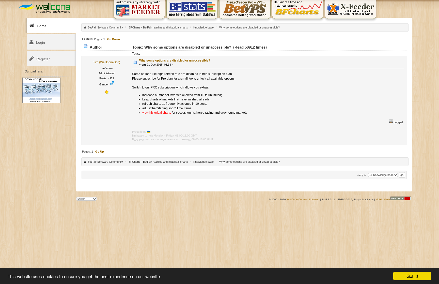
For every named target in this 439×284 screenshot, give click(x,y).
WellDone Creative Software (303, 199)
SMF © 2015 (344, 199)
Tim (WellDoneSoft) (106, 62)
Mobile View (383, 199)
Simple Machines (363, 199)
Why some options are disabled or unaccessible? (174, 60)
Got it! (412, 276)
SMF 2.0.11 (328, 199)
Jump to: (362, 175)
